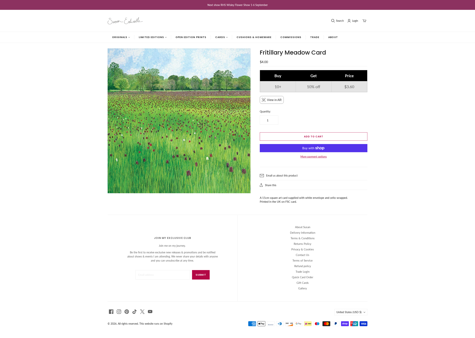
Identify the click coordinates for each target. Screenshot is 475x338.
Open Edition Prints (191, 37)
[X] (142, 311)
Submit (201, 275)
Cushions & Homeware (254, 37)
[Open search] (333, 21)
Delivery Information (302, 232)
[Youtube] (150, 311)
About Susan (302, 227)
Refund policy (302, 266)
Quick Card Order (302, 277)
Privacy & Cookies (302, 249)
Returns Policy (302, 243)
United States (349, 312)
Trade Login (302, 271)
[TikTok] (134, 311)
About (333, 37)
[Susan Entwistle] (125, 20)
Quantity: (265, 111)
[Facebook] (111, 311)
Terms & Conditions (303, 238)
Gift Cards (303, 282)
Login (355, 20)
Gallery (302, 288)
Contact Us (302, 255)
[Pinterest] (127, 311)
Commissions (290, 37)
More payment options (313, 156)
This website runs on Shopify (155, 323)
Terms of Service (302, 260)
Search (340, 20)
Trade (314, 37)
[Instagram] (119, 311)
